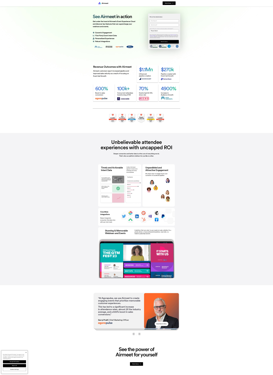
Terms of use (173, 34)
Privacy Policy (153, 35)
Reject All (14, 365)
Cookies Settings (14, 369)
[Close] (26, 352)
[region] (14, 362)
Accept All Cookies (14, 361)
